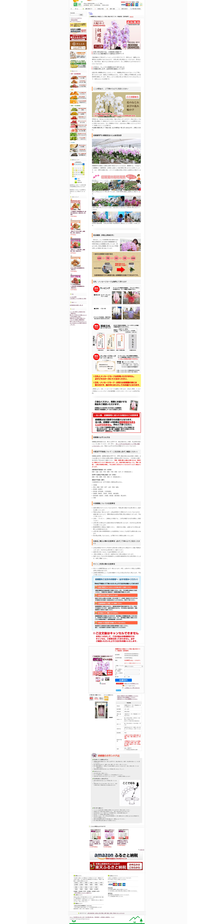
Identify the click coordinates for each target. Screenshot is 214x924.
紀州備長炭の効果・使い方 (76, 305)
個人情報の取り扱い (90, 917)
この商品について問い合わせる (132, 688)
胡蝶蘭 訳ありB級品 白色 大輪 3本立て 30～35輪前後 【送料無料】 (122, 842)
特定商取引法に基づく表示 (79, 917)
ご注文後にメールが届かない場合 (78, 298)
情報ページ (74, 302)
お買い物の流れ (90, 913)
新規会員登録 (74, 19)
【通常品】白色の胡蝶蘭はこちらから (126, 697)
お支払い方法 (98, 913)
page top (142, 849)
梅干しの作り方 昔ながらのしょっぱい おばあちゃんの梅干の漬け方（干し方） (78, 323)
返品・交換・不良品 (111, 913)
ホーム (90, 12)
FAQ (72, 294)
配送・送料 (103, 913)
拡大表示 (103, 683)
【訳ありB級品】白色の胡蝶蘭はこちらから (127, 695)
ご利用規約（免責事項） (105, 917)
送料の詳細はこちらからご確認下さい (83, 892)
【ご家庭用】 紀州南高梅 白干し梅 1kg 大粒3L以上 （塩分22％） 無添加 (78, 213)
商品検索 (72, 13)
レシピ (73, 309)
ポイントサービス (120, 913)
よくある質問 (73, 297)
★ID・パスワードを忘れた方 (75, 21)
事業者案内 (97, 917)
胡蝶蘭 (91, 14)
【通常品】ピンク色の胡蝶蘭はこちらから (127, 699)
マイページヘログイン (76, 18)
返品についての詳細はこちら (131, 683)
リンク (112, 917)
